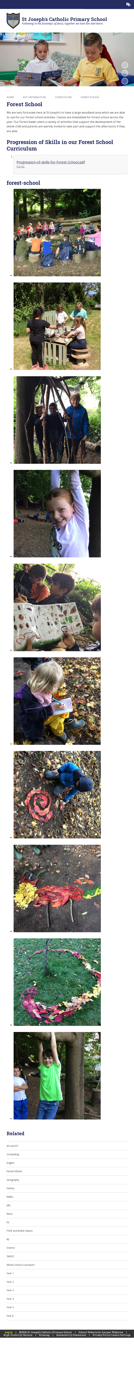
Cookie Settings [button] (121, 1335)
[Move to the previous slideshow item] (125, 73)
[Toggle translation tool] (128, 4)
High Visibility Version (17, 1335)
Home (10, 97)
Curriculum (63, 97)
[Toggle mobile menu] (4, 4)
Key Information (34, 97)
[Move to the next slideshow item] (125, 81)
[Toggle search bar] (119, 4)
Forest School (90, 97)
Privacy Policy (101, 1335)
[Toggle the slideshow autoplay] (125, 65)
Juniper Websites (112, 1332)
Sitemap (44, 1335)
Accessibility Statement (71, 1335)
